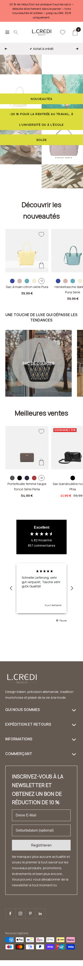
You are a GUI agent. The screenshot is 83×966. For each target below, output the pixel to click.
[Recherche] (16, 32)
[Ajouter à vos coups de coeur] (41, 234)
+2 (42, 280)
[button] (11, 588)
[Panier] (75, 32)
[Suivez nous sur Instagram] (20, 914)
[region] (41, 588)
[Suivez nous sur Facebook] (10, 914)
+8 (41, 477)
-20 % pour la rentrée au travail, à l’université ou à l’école (41, 119)
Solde (41, 140)
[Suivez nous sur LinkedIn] (40, 914)
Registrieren (41, 845)
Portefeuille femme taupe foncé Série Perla (27, 486)
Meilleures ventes (41, 413)
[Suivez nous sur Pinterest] (30, 914)
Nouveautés (41, 99)
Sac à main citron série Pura (27, 286)
